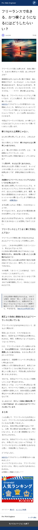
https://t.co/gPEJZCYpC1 (26, 308)
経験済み (13, 200)
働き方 (12, 509)
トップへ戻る (32, 517)
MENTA (5, 104)
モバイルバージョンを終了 (19, 524)
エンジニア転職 (21, 509)
